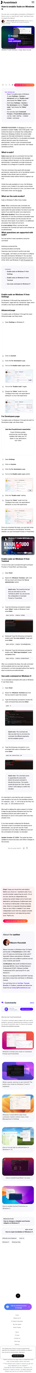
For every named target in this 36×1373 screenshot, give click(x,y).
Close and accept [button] (18, 1356)
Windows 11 (22, 128)
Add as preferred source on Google (18, 1307)
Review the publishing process (10, 1026)
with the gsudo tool (27, 260)
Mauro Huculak (11, 20)
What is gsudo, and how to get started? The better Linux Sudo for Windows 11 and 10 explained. (17, 1084)
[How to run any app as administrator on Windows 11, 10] (18, 1136)
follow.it (17, 1344)
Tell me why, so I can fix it (18, 851)
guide (7, 254)
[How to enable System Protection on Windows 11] (18, 1195)
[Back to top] (18, 1296)
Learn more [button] (22, 1352)
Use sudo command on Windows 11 (18, 284)
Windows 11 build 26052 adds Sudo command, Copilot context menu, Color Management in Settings (16, 1117)
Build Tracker (17, 1327)
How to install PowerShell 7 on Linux (18, 1178)
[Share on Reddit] (3, 85)
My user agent (17, 1324)
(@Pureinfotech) (20, 21)
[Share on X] (6, 85)
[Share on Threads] (12, 85)
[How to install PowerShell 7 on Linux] (18, 1167)
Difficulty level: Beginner (9, 1238)
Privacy (17, 1335)
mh (18, 1371)
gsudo (20, 190)
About (17, 1332)
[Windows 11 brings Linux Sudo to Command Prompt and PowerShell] (18, 1040)
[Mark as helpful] (23, 848)
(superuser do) (8, 156)
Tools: (17, 1315)
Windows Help (16, 1242)
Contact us (17, 1338)
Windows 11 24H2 (14, 134)
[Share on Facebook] (9, 85)
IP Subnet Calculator (17, 1321)
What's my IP (17, 1318)
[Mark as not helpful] (27, 848)
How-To (21, 1238)
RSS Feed (17, 1341)
